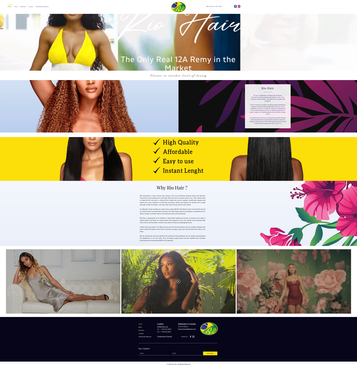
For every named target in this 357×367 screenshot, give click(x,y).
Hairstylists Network (143, 336)
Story (140, 327)
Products (141, 330)
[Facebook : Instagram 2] (235, 6)
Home (140, 324)
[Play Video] (63, 281)
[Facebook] (190, 336)
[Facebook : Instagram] (239, 6)
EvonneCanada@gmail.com (187, 329)
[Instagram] (193, 336)
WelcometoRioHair (214, 6)
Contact (141, 333)
